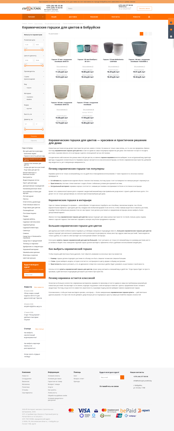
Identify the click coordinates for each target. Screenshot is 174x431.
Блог (75, 376)
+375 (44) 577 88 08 (125, 5)
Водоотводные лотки (31, 180)
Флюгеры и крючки (30, 255)
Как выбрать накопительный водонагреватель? (30, 335)
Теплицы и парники (30, 244)
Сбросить (34, 140)
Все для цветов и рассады (33, 151)
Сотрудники (26, 379)
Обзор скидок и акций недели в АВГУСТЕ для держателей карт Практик (33, 295)
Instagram (112, 391)
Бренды (77, 381)
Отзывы (25, 390)
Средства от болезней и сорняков (32, 237)
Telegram (117, 391)
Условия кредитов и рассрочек (55, 399)
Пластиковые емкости (31, 205)
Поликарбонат (28, 210)
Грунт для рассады (30, 183)
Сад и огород (27, 148)
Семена (26, 233)
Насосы (25, 199)
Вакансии (25, 381)
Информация (53, 372)
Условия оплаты (54, 376)
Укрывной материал (30, 249)
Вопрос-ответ (79, 379)
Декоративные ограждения (33, 186)
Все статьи (39, 329)
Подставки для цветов (31, 170)
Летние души (28, 196)
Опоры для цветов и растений (34, 167)
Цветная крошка (29, 258)
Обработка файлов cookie (57, 395)
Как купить (52, 390)
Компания (26, 372)
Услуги (50, 387)
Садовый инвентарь (31, 228)
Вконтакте (102, 391)
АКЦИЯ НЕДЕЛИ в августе (33, 306)
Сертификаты (27, 393)
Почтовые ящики (29, 213)
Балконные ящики (30, 153)
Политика (25, 387)
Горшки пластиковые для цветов (32, 164)
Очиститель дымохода (31, 202)
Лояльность (52, 393)
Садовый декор (29, 225)
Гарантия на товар (55, 381)
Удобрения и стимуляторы (33, 246)
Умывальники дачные (31, 252)
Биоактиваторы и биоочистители (29, 173)
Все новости (39, 287)
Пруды (25, 216)
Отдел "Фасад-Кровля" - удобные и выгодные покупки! (32, 317)
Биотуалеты (27, 177)
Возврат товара (54, 384)
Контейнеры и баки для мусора (32, 192)
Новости (25, 376)
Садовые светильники (31, 222)
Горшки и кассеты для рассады (34, 156)
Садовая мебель (29, 219)
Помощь (77, 372)
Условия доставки (54, 379)
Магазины (26, 384)
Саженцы (26, 230)
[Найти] (107, 9)
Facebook (107, 391)
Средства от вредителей (32, 241)
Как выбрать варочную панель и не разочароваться (32, 345)
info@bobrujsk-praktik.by (142, 381)
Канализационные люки (32, 189)
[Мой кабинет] (149, 17)
